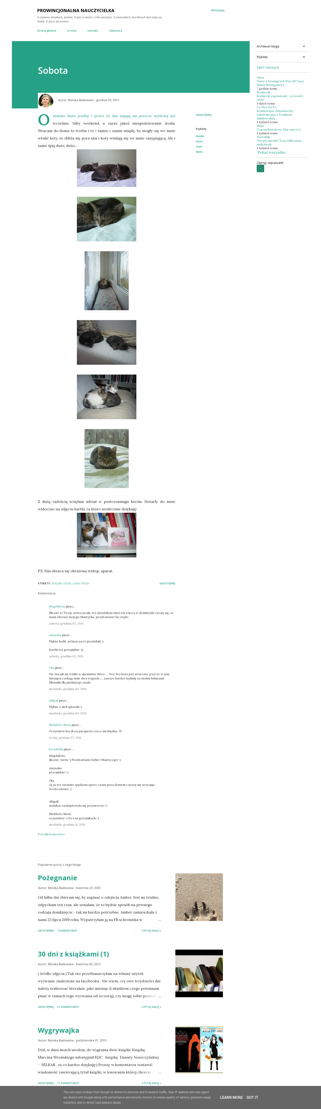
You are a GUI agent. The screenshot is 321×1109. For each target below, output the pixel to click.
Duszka (200, 136)
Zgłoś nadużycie (268, 67)
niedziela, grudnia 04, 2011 (67, 689)
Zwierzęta (115, 30)
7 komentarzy (67, 930)
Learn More (231, 1097)
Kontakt (92, 30)
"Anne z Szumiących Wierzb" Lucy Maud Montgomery (280, 83)
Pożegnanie (57, 877)
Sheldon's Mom (60, 725)
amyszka (55, 635)
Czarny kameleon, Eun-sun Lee (279, 129)
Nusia (199, 151)
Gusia (199, 141)
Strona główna (46, 30)
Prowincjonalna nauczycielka (75, 10)
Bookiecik (263, 92)
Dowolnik (263, 137)
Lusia (199, 146)
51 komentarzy (68, 1007)
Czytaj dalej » (151, 930)
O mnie (72, 30)
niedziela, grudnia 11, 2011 (67, 824)
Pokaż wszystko (271, 152)
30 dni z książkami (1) (73, 954)
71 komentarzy (68, 1083)
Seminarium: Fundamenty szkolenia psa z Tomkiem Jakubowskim (275, 114)
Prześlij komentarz (51, 834)
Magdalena (57, 606)
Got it (252, 1097)
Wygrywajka (58, 1030)
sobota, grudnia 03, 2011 (66, 623)
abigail (53, 700)
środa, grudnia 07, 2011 (65, 737)
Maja (260, 126)
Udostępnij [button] (204, 115)
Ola (51, 668)
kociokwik (56, 749)
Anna (260, 77)
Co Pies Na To (266, 107)
